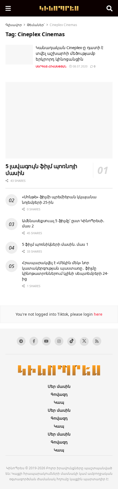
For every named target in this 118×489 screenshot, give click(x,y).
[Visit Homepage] (58, 8)
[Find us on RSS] (96, 341)
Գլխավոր (13, 24)
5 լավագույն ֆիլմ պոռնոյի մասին (41, 169)
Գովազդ (59, 394)
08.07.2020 (80, 66)
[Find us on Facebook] (33, 341)
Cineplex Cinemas (63, 24)
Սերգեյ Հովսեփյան (51, 66)
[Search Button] (109, 8)
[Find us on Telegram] (21, 341)
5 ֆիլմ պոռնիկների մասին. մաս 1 (55, 244)
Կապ (59, 402)
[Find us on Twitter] (84, 341)
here (97, 314)
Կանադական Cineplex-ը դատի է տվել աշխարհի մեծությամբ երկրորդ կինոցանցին (69, 53)
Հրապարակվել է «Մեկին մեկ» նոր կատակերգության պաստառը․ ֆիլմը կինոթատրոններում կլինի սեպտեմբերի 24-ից (65, 270)
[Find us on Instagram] (59, 341)
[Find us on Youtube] (46, 341)
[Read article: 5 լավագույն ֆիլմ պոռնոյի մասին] (59, 120)
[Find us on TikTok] (71, 341)
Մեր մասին (59, 386)
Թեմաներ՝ (36, 24)
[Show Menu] (8, 8)
